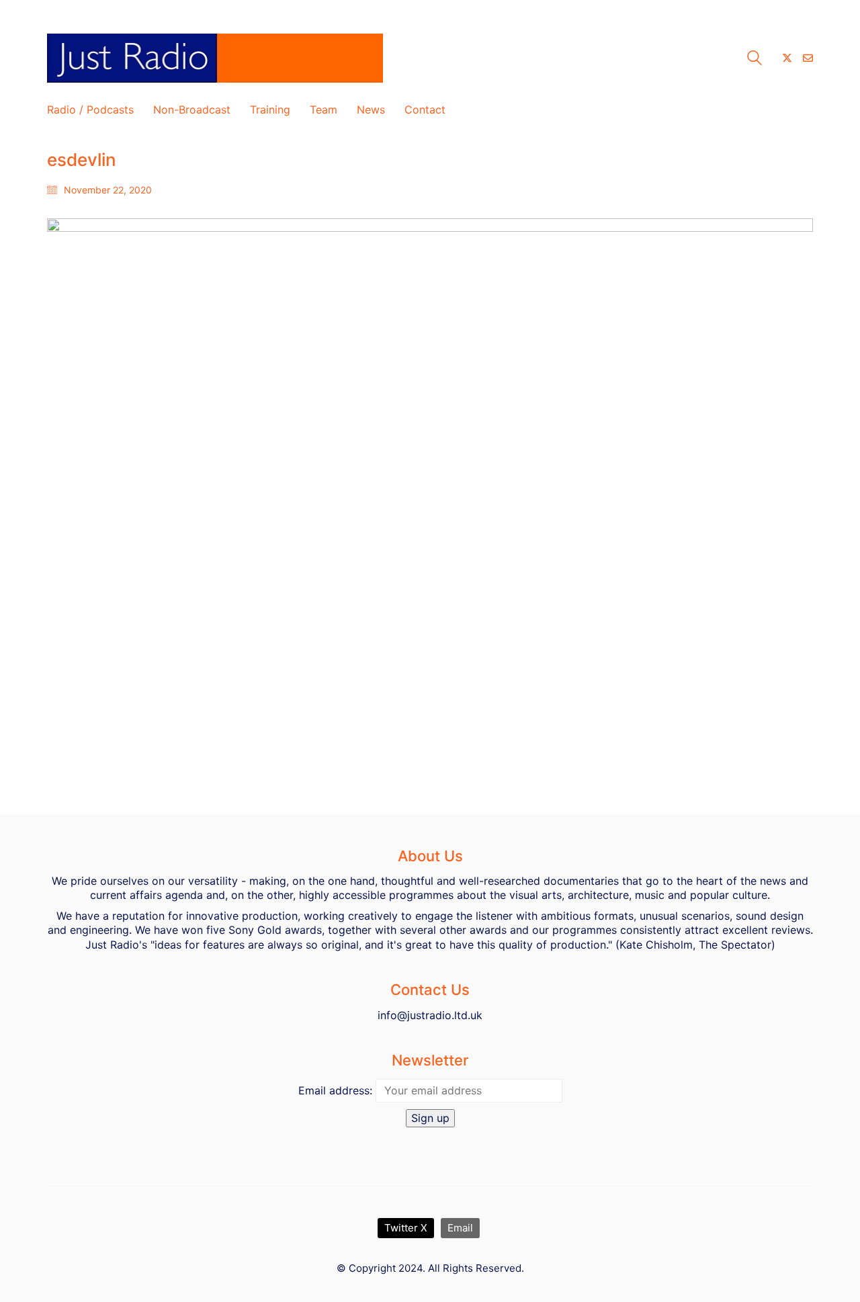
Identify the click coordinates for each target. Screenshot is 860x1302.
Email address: (335, 1090)
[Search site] (754, 59)
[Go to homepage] (215, 58)
